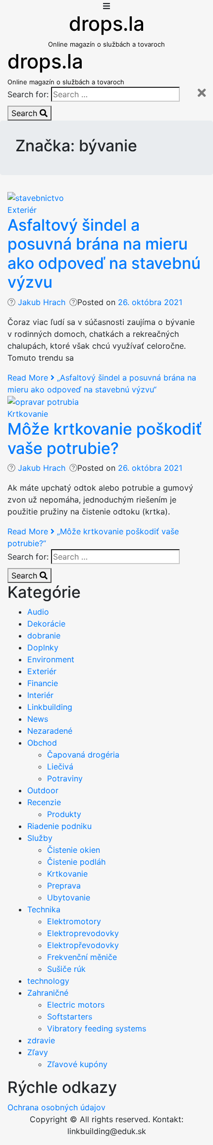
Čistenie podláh (76, 862)
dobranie (43, 635)
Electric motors (76, 1005)
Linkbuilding (49, 707)
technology (48, 981)
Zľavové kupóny (77, 1064)
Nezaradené (49, 731)
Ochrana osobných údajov (56, 1107)
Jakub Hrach (41, 302)
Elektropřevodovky (83, 945)
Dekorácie (46, 624)
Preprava (64, 886)
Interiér (40, 695)
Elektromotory (74, 921)
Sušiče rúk (66, 969)
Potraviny (65, 778)
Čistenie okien (73, 850)
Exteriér (22, 210)
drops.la (107, 23)
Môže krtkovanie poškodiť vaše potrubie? (104, 438)
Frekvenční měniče (82, 957)
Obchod (42, 743)
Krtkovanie (27, 414)
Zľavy (37, 1052)
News (37, 719)
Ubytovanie (68, 897)
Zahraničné (47, 993)
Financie (42, 683)
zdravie (41, 1040)
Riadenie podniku (59, 826)
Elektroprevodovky (83, 933)
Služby (40, 838)
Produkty (64, 814)
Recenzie (44, 802)
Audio (38, 612)
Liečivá (60, 766)
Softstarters (69, 1016)
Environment (50, 659)
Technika (43, 909)
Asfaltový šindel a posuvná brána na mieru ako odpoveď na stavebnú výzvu (104, 253)
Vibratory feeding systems (96, 1028)
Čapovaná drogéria (83, 755)
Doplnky (42, 647)
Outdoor (42, 790)
